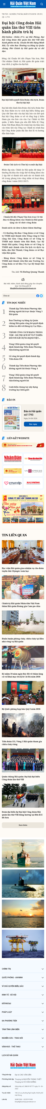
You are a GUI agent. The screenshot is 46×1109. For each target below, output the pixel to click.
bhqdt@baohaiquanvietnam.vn (23, 288)
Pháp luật (7, 1012)
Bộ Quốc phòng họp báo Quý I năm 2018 (21, 709)
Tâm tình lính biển (10, 1029)
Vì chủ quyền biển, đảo (12, 986)
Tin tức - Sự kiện (9, 14)
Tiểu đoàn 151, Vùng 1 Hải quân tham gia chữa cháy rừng (22, 743)
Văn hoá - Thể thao (11, 1047)
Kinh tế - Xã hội (9, 995)
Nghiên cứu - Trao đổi (12, 1038)
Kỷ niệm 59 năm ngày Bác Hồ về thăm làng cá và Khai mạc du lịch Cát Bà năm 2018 (22, 675)
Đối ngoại (6, 1003)
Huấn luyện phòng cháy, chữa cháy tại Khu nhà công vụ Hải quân (23, 640)
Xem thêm (23, 825)
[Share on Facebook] (37, 295)
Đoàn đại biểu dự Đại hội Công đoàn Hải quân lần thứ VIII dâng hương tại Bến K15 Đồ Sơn (22, 815)
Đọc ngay (33, 424)
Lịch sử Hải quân (10, 1055)
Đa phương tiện (9, 1021)
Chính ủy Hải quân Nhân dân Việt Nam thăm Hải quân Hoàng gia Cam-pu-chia (21, 605)
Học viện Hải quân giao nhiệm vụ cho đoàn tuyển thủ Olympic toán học (23, 569)
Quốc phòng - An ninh (12, 977)
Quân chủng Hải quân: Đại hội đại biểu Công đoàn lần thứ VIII (21, 778)
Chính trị (6, 969)
